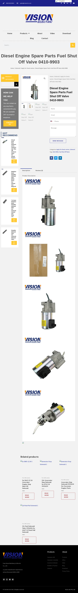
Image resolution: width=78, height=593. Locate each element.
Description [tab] (26, 170)
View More (14, 161)
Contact (44, 38)
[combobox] (52, 121)
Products (23, 33)
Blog (32, 38)
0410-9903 (55, 152)
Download (66, 33)
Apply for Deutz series (27, 68)
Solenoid (17, 68)
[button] (44, 78)
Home (9, 33)
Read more (27, 496)
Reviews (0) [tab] (39, 170)
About (39, 33)
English (62, 1)
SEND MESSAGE (58, 141)
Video (52, 33)
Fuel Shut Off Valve (64, 152)
